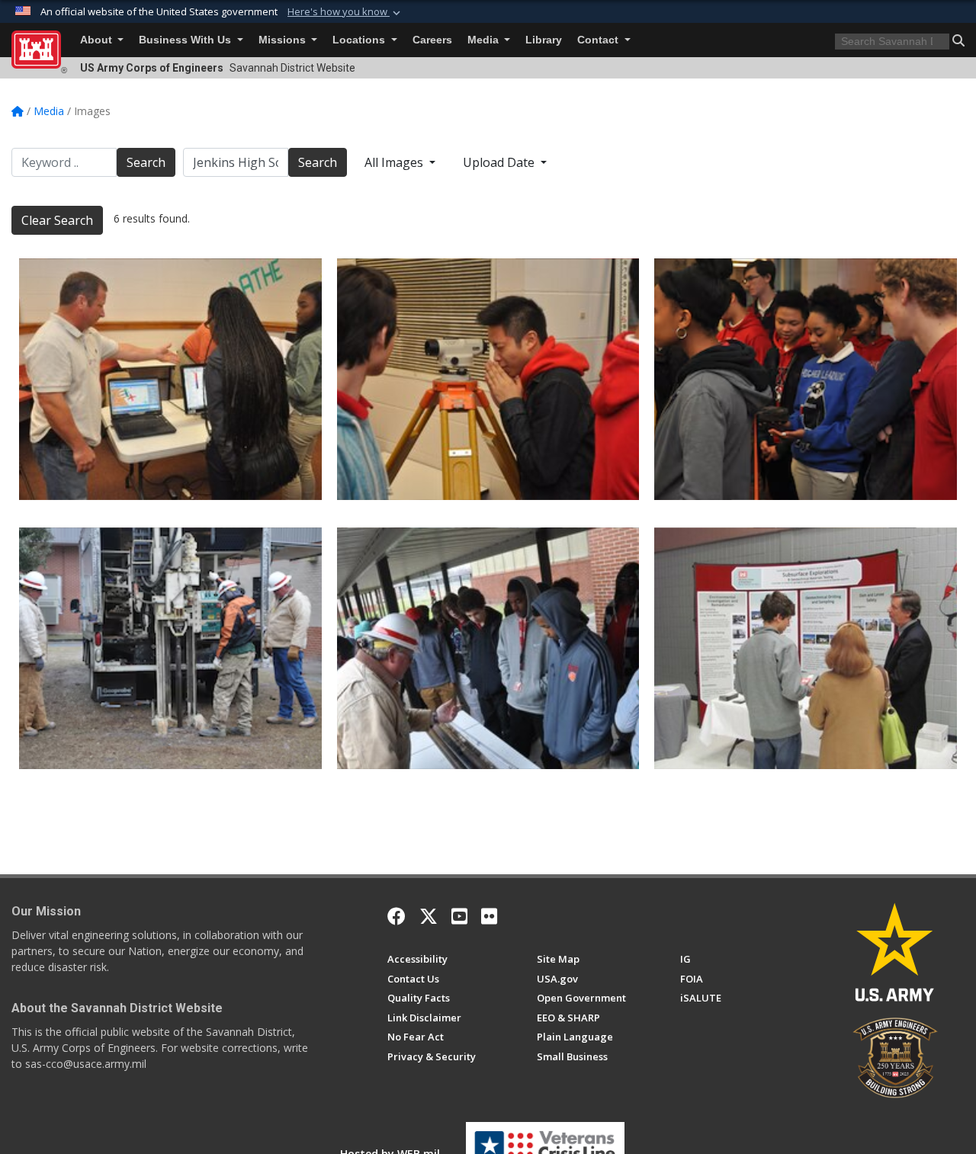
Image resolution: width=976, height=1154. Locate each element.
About (97, 40)
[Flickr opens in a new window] (489, 916)
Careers (432, 40)
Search (146, 162)
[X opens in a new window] (428, 916)
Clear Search (57, 220)
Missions (283, 40)
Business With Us (186, 40)
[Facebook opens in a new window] (396, 916)
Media (484, 40)
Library (543, 40)
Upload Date (500, 162)
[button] (345, 12)
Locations (360, 40)
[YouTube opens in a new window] (459, 916)
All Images (395, 162)
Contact (599, 40)
